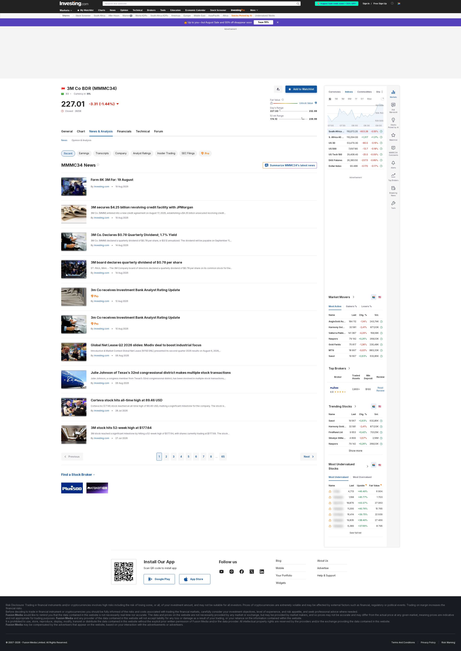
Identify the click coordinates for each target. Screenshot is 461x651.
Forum (158, 79)
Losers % (366, 254)
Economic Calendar (195, 10)
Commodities (364, 39)
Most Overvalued (362, 425)
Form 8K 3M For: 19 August (112, 128)
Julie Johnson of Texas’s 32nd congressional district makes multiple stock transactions (161, 320)
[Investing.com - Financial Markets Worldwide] (74, 3)
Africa (225, 15)
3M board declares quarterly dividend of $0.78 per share (136, 210)
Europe (187, 15)
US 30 (332, 91)
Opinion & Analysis (81, 88)
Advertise (323, 516)
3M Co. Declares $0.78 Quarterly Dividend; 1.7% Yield (134, 183)
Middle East (199, 15)
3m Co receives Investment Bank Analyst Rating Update (135, 238)
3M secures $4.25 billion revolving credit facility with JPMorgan (142, 155)
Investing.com (101, 134)
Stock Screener (218, 10)
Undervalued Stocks (265, 15)
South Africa (99, 15)
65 (223, 404)
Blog (278, 508)
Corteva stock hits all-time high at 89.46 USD (126, 348)
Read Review (380, 337)
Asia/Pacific (214, 15)
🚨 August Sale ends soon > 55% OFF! (336, 3)
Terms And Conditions (403, 590)
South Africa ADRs (159, 15)
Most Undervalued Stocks (342, 414)
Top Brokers (337, 316)
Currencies (335, 39)
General (67, 79)
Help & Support (326, 523)
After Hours (113, 15)
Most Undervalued (338, 425)
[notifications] (392, 3)
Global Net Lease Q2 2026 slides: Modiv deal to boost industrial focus (146, 293)
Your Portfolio (284, 523)
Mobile (280, 516)
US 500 (332, 96)
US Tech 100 (335, 102)
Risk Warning (448, 590)
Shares (66, 15)
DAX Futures (335, 108)
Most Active (335, 254)
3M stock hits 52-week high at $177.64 (121, 376)
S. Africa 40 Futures (339, 85)
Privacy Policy (428, 590)
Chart (81, 79)
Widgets (281, 530)
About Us (322, 508)
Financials (124, 79)
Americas (175, 15)
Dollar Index (335, 114)
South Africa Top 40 (339, 79)
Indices (349, 39)
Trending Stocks (340, 354)
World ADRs (141, 15)
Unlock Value (306, 51)
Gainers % (351, 254)
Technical (143, 79)
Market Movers (339, 245)
